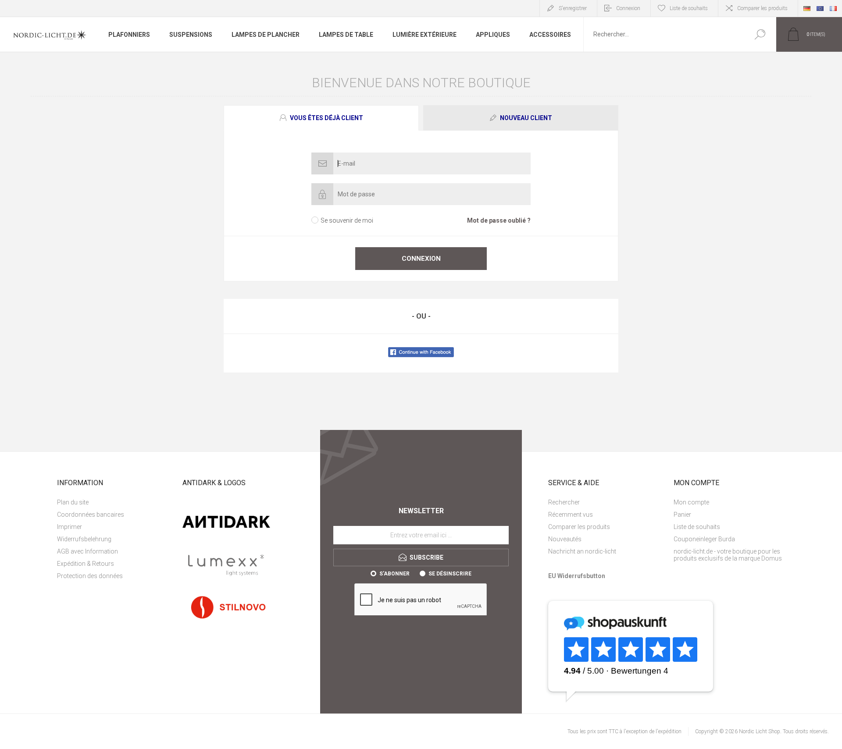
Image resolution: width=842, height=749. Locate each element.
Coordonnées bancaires (90, 514)
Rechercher (759, 34)
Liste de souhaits (697, 526)
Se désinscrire (449, 574)
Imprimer (69, 526)
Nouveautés (565, 539)
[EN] (820, 8)
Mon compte (691, 502)
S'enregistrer (573, 8)
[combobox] (663, 34)
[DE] (806, 8)
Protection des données (90, 575)
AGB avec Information (87, 551)
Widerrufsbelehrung (84, 539)
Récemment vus (570, 514)
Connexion (628, 8)
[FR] (833, 8)
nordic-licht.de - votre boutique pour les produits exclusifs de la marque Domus (728, 555)
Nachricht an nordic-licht (582, 551)
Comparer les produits (762, 8)
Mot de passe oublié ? (499, 220)
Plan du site (73, 502)
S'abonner (394, 574)
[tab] (322, 118)
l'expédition (668, 731)
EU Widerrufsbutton (576, 575)
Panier (682, 514)
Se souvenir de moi (347, 220)
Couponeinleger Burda (704, 539)
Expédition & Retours (85, 563)
